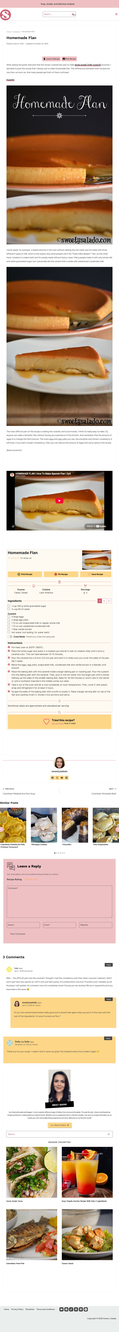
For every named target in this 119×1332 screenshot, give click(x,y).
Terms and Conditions (46, 1309)
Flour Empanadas (100, 844)
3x (109, 601)
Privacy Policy (17, 1309)
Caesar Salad (67, 1263)
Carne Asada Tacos (14, 1201)
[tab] (54, 853)
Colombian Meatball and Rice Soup (19, 791)
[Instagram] (66, 1309)
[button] (9, 558)
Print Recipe (70, 59)
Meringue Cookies (39, 844)
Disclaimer (30, 1309)
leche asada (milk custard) (88, 65)
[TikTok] (71, 1309)
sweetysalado (59, 771)
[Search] (108, 1134)
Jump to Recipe (53, 59)
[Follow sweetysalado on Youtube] (62, 778)
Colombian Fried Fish (15, 1263)
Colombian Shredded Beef (104, 791)
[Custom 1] (86, 1309)
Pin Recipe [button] (63, 574)
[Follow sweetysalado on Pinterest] (66, 778)
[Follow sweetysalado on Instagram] (57, 778)
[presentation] (13, 825)
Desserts (16, 31)
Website (84, 925)
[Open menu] (116, 14)
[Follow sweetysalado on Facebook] (52, 778)
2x (104, 601)
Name (11, 925)
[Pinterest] (76, 1309)
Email (47, 925)
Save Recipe (97, 574)
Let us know (58, 723)
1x (100, 601)
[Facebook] (81, 1309)
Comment (13, 888)
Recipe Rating (14, 879)
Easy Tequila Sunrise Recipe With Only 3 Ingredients (84, 1201)
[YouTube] (61, 1309)
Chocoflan (66, 844)
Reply (109, 965)
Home (9, 31)
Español (10, 80)
